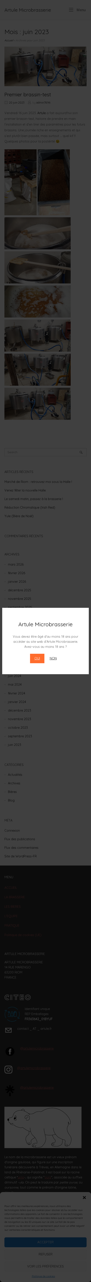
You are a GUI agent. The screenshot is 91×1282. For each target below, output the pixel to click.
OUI (37, 658)
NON (53, 658)
